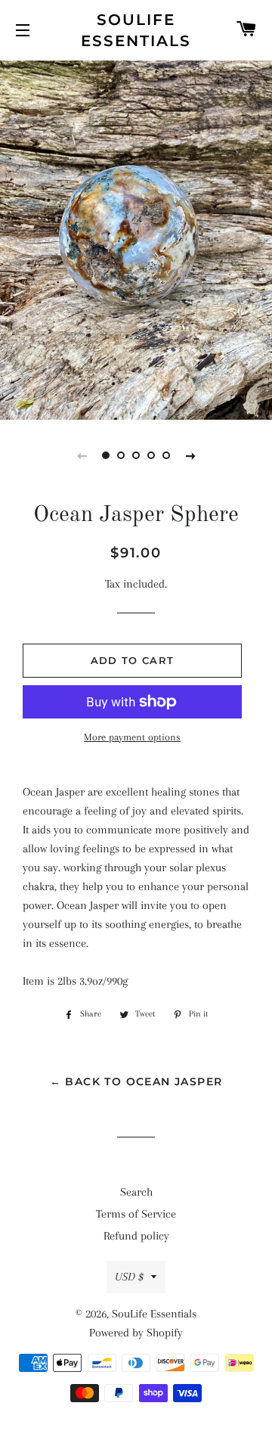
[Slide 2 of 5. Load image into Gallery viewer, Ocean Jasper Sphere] (120, 455)
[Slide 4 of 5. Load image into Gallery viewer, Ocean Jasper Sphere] (151, 455)
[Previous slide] (81, 455)
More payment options (132, 737)
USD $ (129, 1276)
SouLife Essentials (136, 30)
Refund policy (136, 1236)
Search (136, 1192)
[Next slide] (190, 455)
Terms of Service (136, 1214)
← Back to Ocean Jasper (136, 1081)
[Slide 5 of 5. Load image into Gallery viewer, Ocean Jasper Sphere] (166, 455)
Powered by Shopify (136, 1332)
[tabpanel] (136, 238)
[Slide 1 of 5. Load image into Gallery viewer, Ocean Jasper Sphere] (105, 455)
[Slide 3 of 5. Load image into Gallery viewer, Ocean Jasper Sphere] (136, 455)
